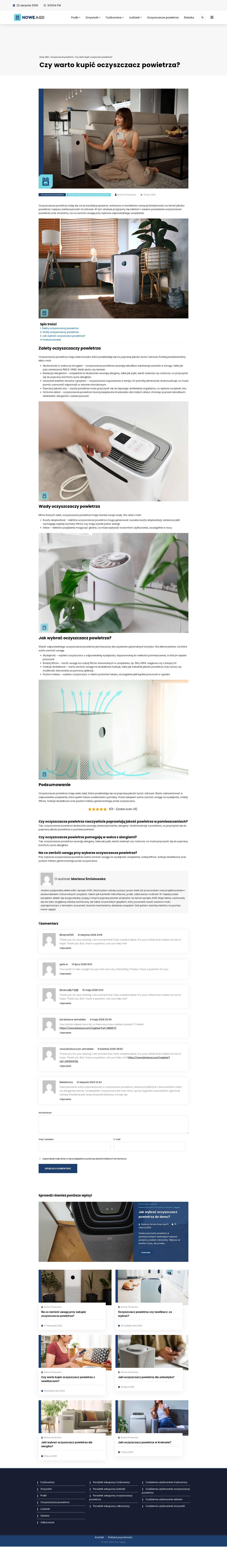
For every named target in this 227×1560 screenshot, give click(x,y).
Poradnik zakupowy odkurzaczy (111, 1506)
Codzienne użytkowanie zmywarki (165, 1506)
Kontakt (99, 1537)
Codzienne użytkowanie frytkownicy (166, 1482)
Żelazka (189, 17)
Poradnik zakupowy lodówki (109, 1489)
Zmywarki (92, 17)
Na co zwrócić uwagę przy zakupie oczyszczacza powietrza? (63, 1313)
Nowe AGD (44, 57)
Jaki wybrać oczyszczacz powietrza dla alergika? (66, 1444)
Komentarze (45, 1112)
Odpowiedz (65, 948)
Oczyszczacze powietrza (163, 17)
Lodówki (134, 17)
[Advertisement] (113, 35)
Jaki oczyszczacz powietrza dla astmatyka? (146, 1377)
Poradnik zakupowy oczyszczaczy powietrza (89, 194)
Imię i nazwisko (46, 1139)
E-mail (117, 1139)
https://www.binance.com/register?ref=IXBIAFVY (88, 1028)
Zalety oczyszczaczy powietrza (60, 328)
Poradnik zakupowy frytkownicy (111, 1482)
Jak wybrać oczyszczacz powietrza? (63, 335)
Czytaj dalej (145, 1252)
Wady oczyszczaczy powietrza (61, 332)
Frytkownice (114, 17)
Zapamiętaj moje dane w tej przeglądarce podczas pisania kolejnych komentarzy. (85, 1158)
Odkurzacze (47, 1522)
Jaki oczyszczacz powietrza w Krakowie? (144, 1442)
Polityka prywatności (120, 1537)
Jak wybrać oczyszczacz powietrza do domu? (158, 1214)
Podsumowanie (52, 339)
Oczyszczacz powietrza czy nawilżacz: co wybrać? (145, 1313)
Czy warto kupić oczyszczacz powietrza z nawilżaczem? (68, 1379)
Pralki (74, 17)
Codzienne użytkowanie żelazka (164, 1499)
